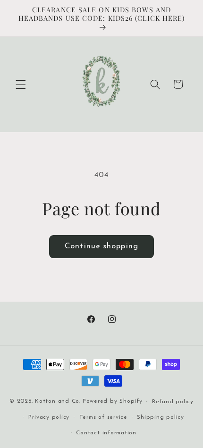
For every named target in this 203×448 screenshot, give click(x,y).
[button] (20, 84)
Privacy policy (48, 417)
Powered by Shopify (113, 402)
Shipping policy (160, 417)
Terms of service (103, 417)
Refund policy (173, 402)
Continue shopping (101, 246)
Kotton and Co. (58, 402)
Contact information (106, 433)
